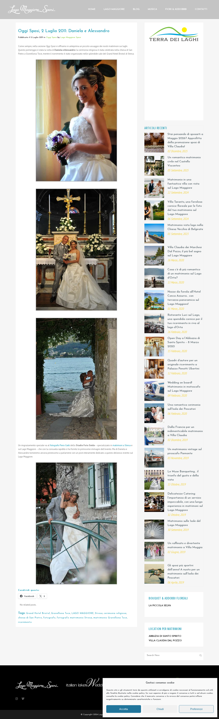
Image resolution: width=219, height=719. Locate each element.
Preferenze (196, 709)
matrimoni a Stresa (122, 445)
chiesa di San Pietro (30, 618)
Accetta (123, 709)
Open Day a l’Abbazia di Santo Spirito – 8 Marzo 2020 (184, 342)
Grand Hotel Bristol (38, 613)
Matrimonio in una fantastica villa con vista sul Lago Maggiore (183, 183)
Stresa (99, 613)
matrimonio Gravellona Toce (110, 618)
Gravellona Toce (60, 613)
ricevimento (25, 622)
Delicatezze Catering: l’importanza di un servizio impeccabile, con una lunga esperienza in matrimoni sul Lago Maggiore (185, 502)
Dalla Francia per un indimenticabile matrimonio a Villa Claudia (185, 431)
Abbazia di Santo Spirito (165, 636)
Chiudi (160, 709)
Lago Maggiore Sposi (70, 37)
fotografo (49, 618)
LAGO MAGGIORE (83, 613)
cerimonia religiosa (115, 613)
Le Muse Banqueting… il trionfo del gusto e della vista (183, 475)
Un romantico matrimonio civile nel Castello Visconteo (184, 161)
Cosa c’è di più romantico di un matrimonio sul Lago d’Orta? (184, 273)
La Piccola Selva (160, 605)
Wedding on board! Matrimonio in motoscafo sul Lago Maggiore (184, 386)
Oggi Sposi (51, 37)
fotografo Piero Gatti (60, 445)
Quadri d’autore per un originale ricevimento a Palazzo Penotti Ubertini (183, 364)
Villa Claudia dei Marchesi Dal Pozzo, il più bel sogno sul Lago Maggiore (185, 251)
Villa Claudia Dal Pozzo (165, 640)
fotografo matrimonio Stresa (74, 618)
